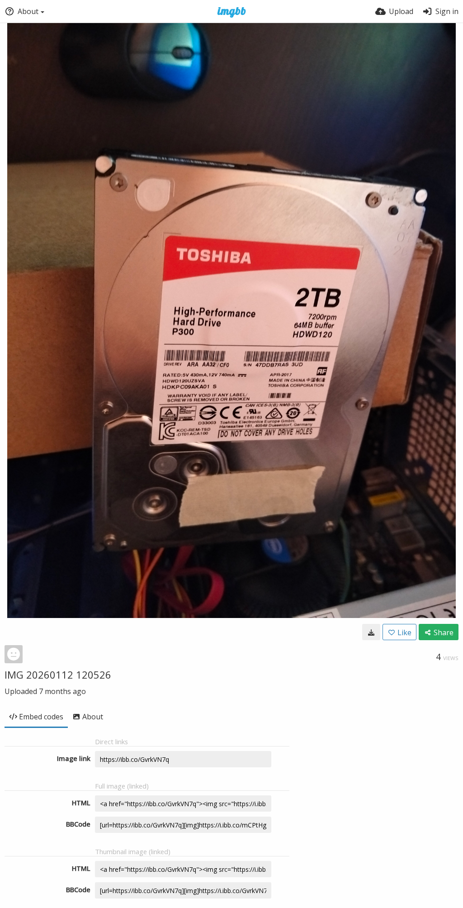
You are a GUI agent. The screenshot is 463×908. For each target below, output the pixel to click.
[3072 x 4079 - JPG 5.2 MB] (371, 632)
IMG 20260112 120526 (58, 674)
